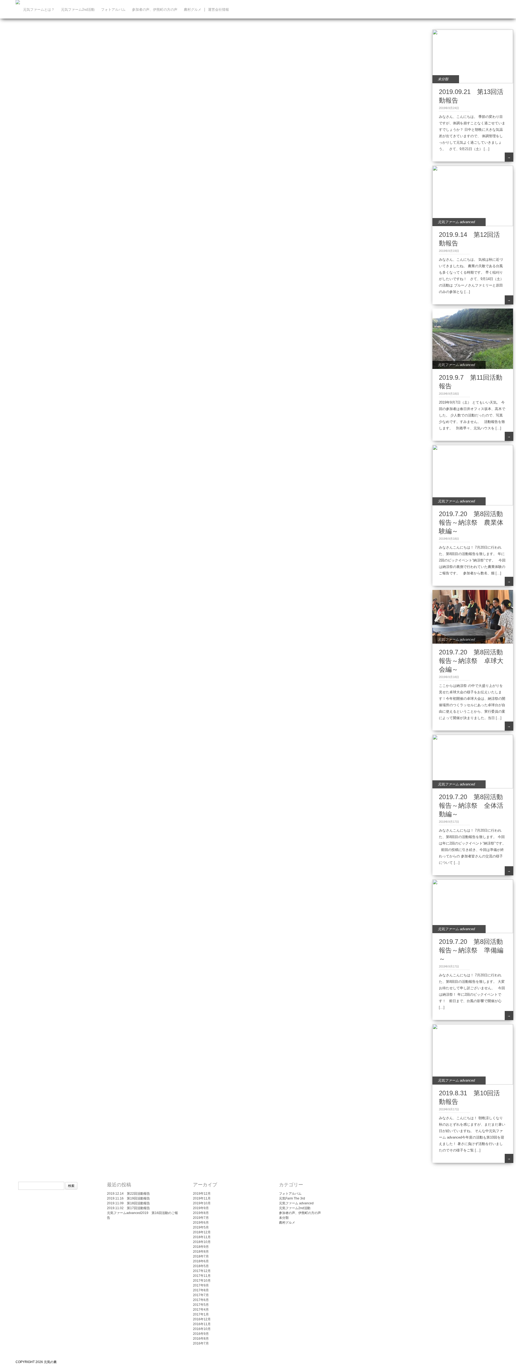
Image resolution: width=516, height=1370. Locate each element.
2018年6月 (201, 1261)
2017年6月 (201, 1300)
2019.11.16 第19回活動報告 (128, 1198)
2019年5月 (201, 1227)
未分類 (443, 79)
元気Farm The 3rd (292, 1198)
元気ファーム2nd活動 (78, 10)
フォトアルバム (113, 10)
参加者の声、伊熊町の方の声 (154, 10)
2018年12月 (202, 1232)
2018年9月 (201, 1247)
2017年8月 (201, 1290)
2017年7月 (201, 1295)
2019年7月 (201, 1218)
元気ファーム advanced (456, 222)
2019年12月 (202, 1193)
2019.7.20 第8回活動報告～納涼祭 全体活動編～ (471, 805)
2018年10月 (202, 1242)
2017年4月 (201, 1309)
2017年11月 (202, 1276)
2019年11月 (202, 1198)
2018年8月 (201, 1251)
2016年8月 (201, 1338)
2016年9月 (201, 1334)
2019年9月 (201, 1208)
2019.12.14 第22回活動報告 (128, 1193)
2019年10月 (202, 1203)
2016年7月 (201, 1343)
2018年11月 (202, 1237)
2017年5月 (201, 1305)
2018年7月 (201, 1256)
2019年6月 (201, 1222)
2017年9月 (201, 1285)
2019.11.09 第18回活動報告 (128, 1203)
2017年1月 (201, 1314)
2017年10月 (202, 1280)
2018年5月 (201, 1266)
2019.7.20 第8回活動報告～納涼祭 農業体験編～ (471, 522)
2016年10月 (202, 1329)
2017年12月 (202, 1271)
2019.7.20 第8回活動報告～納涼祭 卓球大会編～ (471, 660)
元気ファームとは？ (39, 10)
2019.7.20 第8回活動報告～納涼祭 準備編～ (471, 950)
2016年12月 (202, 1319)
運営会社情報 (218, 10)
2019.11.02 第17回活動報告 (128, 1208)
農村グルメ (192, 10)
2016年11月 (202, 1324)
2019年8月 (201, 1213)
